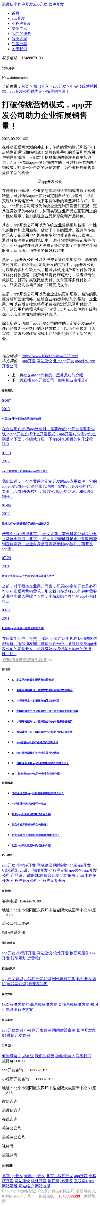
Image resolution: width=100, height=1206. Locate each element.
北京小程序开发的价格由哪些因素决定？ (36, 835)
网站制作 (61, 865)
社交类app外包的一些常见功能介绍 (53, 375)
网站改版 (42, 1186)
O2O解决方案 (13, 1004)
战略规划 (35, 875)
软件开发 (61, 953)
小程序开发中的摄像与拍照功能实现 (38, 700)
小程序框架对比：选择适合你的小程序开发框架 (45, 721)
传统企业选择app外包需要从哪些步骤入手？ (43, 763)
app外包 (82, 361)
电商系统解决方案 (41, 1004)
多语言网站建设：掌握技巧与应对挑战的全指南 (45, 690)
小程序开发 (21, 23)
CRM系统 (10, 870)
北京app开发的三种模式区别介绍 (31, 845)
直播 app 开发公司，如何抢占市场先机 (56, 380)
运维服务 (68, 875)
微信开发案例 (18, 1035)
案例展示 (19, 28)
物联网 (53, 1181)
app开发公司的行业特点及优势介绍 (37, 742)
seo (91, 1181)
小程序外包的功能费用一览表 (29, 803)
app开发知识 (12, 979)
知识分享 (19, 44)
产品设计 (18, 875)
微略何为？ (65, 1056)
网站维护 (26, 1186)
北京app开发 (63, 361)
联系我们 (83, 1056)
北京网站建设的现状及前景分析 (35, 679)
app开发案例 (12, 1030)
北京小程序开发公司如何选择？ (30, 824)
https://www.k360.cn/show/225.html (50, 356)
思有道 (28, 1056)
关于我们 (19, 49)
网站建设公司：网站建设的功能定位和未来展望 (45, 731)
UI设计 (25, 870)
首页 (15, 13)
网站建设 (44, 361)
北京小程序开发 (59, 1176)
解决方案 (19, 39)
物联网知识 (16, 984)
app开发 (18, 18)
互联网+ (81, 1181)
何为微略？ (11, 1056)
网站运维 (9, 1186)
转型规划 (18, 958)
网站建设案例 (63, 1030)
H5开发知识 (37, 984)
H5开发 (66, 1181)
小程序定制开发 (52, 880)
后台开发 (51, 875)
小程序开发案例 (37, 1030)
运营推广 (35, 958)
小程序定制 (58, 870)
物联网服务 (79, 953)
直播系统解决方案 (73, 1004)
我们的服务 (21, 34)
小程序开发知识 (37, 979)
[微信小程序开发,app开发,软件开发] (33, 4)
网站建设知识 (63, 979)
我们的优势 (44, 1056)
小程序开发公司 (24, 880)
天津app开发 (34, 1176)
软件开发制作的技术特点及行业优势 (38, 752)
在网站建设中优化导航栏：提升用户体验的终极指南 (47, 711)
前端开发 (40, 870)
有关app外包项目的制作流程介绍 (31, 814)
